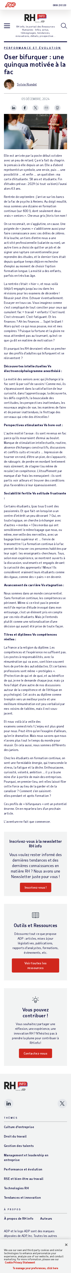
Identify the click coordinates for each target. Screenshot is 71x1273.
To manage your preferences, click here (35, 1268)
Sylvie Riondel (27, 84)
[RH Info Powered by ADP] (35, 18)
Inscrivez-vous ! (36, 887)
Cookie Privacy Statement (20, 1262)
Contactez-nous (36, 1053)
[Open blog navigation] (7, 26)
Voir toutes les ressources (35, 965)
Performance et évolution (32, 47)
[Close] (66, 1244)
